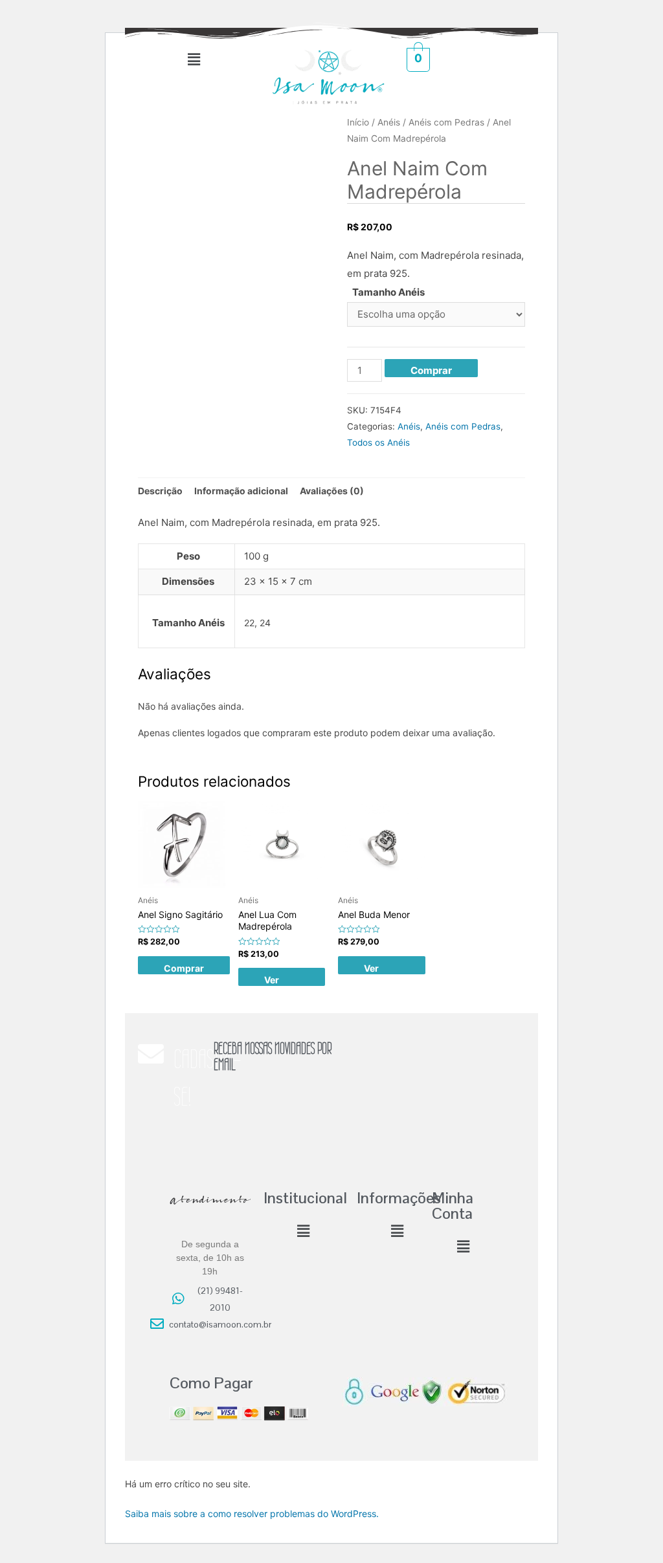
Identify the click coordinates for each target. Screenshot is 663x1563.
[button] (194, 59)
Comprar (431, 370)
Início (358, 122)
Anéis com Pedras (446, 122)
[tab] (160, 491)
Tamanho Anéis (388, 292)
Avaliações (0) (332, 490)
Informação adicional (241, 490)
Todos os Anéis (378, 442)
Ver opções (280, 980)
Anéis (388, 122)
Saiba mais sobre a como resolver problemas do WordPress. (252, 1513)
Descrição (160, 490)
